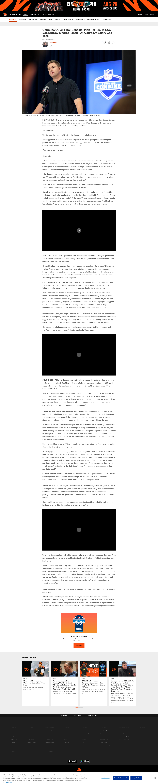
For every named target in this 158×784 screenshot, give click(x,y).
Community (31, 733)
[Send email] (109, 44)
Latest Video (50, 724)
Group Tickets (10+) (124, 736)
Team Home (14, 724)
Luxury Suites (124, 733)
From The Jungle (49, 727)
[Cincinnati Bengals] (79, 770)
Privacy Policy (9, 782)
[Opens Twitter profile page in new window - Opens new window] (51, 46)
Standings (84, 736)
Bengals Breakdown (49, 742)
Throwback (67, 733)
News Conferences (49, 733)
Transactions (14, 742)
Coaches (14, 730)
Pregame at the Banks (104, 733)
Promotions (84, 739)
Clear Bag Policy (104, 739)
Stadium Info (104, 724)
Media (31, 727)
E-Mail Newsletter (31, 730)
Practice (67, 730)
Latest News (31, 724)
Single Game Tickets (124, 727)
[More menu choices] (53, 14)
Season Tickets (124, 724)
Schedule (84, 724)
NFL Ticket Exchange (84, 733)
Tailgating (104, 730)
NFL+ (84, 742)
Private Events (104, 748)
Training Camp (14, 745)
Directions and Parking (104, 745)
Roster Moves (31, 736)
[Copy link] (113, 43)
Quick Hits (31, 739)
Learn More (79, 645)
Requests (143, 733)
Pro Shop (104, 736)
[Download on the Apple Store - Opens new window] (72, 761)
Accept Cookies (136, 778)
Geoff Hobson (53, 42)
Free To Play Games (84, 730)
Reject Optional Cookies (121, 778)
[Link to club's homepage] (5, 14)
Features (50, 745)
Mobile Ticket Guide (124, 739)
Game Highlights (49, 730)
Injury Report (14, 736)
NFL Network (50, 751)
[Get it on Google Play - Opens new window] (85, 762)
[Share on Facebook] (102, 44)
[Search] (136, 14)
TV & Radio (84, 727)
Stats (14, 733)
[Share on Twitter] (105, 44)
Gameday (67, 727)
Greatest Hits (49, 748)
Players (14, 727)
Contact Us (14, 748)
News (142, 724)
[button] (79, 230)
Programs (142, 727)
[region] (79, 778)
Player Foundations (142, 730)
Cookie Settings (105, 778)
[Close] (155, 778)
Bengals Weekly (49, 739)
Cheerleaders (67, 742)
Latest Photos (67, 724)
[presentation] (135, 708)
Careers (14, 751)
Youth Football (142, 736)
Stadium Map (104, 742)
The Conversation (31, 742)
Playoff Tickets (124, 730)
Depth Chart (14, 739)
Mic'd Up (50, 736)
